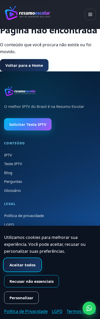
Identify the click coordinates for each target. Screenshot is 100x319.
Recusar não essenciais (31, 281)
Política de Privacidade (26, 311)
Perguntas (13, 181)
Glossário (12, 190)
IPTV (8, 154)
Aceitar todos (22, 264)
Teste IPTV (13, 163)
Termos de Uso (81, 311)
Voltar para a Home (24, 65)
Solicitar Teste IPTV (27, 124)
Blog (8, 172)
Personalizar (21, 297)
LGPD (9, 224)
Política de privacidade (24, 215)
